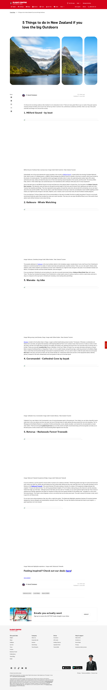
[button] (106, 345)
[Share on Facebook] (11, 97)
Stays (29, 6)
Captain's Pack (57, 644)
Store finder (78, 642)
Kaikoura (40, 264)
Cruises (35, 6)
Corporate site (35, 640)
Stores (84, 6)
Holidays (22, 6)
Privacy (77, 644)
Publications (13, 654)
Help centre (78, 637)
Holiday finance (57, 642)
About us (34, 637)
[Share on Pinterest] (11, 100)
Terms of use (94, 673)
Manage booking (87, 3)
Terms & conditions (86, 673)
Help (78, 3)
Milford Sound (67, 174)
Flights (14, 6)
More (61, 6)
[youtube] (22, 668)
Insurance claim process (81, 647)
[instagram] (15, 668)
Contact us (77, 640)
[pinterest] (25, 668)
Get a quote (77, 6)
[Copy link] (11, 107)
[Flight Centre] (15, 630)
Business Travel (13, 651)
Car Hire (50, 6)
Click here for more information (18, 676)
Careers (33, 642)
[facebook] (11, 668)
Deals (56, 6)
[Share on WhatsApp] (11, 104)
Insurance (56, 637)
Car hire (11, 644)
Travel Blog (12, 656)
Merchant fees (19, 684)
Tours (42, 6)
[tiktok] (18, 668)
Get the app (72, 3)
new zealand (27, 578)
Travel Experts (35, 647)
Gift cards (56, 640)
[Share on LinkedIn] (11, 111)
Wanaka (26, 342)
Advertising (34, 644)
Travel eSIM (56, 647)
